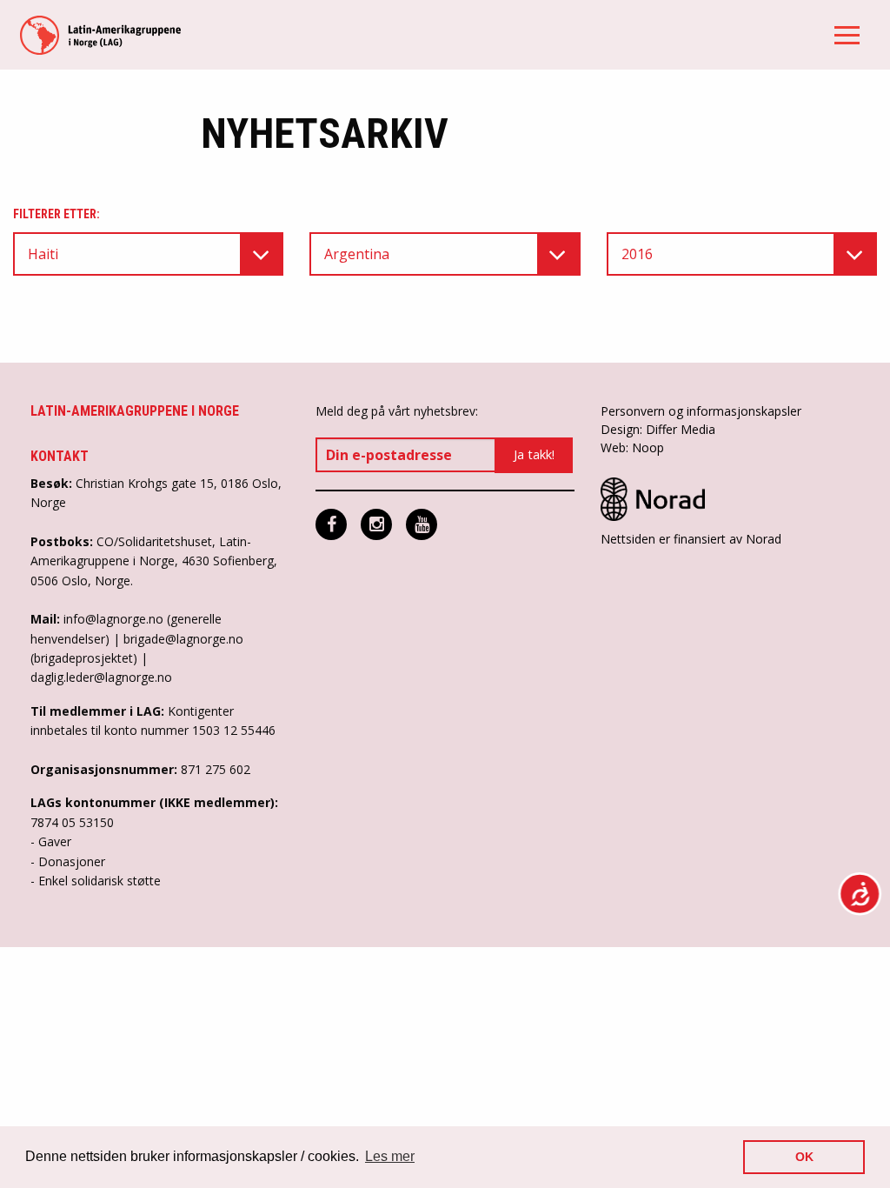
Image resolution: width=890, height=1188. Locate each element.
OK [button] (804, 1157)
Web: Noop (632, 447)
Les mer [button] (390, 1156)
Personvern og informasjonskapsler (701, 411)
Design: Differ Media (658, 429)
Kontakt (59, 456)
